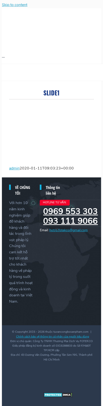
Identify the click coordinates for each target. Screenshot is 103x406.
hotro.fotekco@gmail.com (68, 230)
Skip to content (14, 4)
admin (14, 168)
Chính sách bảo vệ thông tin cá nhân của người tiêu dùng (52, 336)
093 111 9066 (70, 221)
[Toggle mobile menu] (3, 56)
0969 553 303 (70, 211)
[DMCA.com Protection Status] (58, 396)
